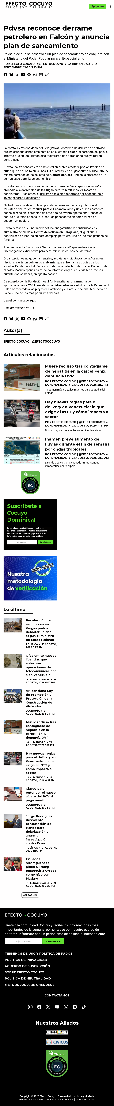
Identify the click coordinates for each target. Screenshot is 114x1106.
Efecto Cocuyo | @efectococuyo (37, 64)
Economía (33, 710)
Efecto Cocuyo (48, 1096)
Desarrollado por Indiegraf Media (76, 1096)
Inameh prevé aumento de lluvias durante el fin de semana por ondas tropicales (77, 444)
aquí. (33, 300)
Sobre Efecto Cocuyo (24, 972)
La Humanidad (79, 64)
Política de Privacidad (26, 960)
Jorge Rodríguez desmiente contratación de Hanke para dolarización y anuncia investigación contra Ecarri (39, 829)
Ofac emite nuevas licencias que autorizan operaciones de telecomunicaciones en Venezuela (41, 665)
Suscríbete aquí (45, 542)
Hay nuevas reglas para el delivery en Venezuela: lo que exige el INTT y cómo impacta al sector (77, 409)
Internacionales (38, 679)
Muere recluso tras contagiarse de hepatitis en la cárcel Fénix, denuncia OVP (76, 371)
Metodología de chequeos (29, 985)
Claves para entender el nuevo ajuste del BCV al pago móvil (41, 794)
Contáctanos (57, 995)
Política (32, 644)
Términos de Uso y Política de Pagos (38, 953)
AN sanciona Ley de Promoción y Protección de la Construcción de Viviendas (39, 698)
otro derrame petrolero (61, 266)
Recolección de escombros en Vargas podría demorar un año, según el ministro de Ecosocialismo (40, 630)
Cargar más (30, 895)
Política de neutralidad (28, 978)
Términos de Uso (86, 1099)
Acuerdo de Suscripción (27, 966)
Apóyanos (97, 6)
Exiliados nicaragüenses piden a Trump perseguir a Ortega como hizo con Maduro (41, 868)
